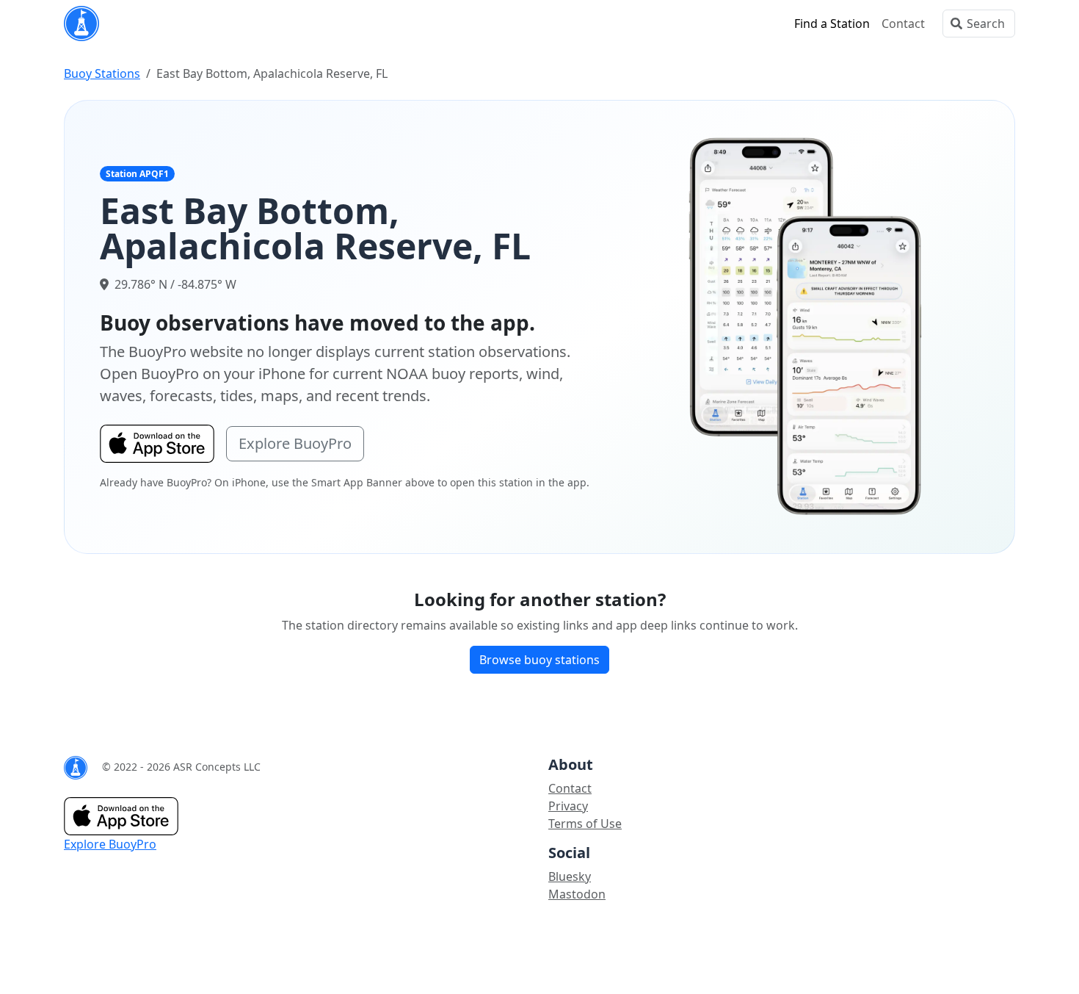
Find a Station (832, 23)
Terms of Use (585, 823)
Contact (903, 23)
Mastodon (577, 894)
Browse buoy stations (539, 660)
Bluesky (569, 876)
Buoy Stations (102, 73)
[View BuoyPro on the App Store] (806, 325)
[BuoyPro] (81, 23)
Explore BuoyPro (295, 443)
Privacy (568, 806)
